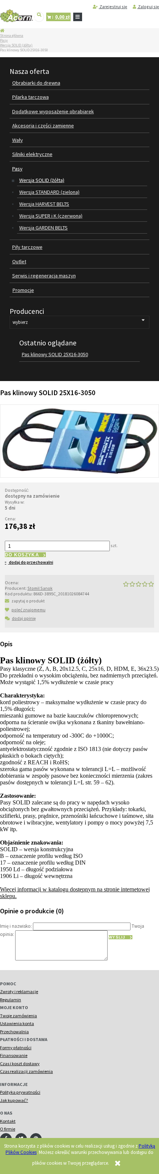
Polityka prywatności (20, 1092)
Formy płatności (15, 1047)
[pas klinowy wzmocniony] (79, 441)
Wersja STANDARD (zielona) (49, 192)
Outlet (19, 261)
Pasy (4, 40)
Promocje (23, 290)
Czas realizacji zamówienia (26, 1071)
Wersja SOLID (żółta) (16, 45)
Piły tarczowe (27, 247)
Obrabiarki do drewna (36, 82)
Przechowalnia (14, 1031)
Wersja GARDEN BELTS (43, 227)
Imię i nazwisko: (16, 926)
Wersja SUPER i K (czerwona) (50, 215)
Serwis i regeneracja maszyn (44, 275)
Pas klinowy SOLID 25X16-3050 (55, 354)
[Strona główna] (16, 15)
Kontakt (8, 1121)
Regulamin (10, 999)
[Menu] (77, 17)
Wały (17, 140)
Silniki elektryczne (32, 154)
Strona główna (11, 35)
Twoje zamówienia (18, 1015)
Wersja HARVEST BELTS (44, 204)
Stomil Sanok (40, 588)
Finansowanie (13, 1055)
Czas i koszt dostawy (20, 1063)
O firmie (7, 1129)
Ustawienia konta (17, 1023)
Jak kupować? (14, 1100)
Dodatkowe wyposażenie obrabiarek (53, 111)
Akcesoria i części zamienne (43, 125)
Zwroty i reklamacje (19, 991)
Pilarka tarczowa (30, 97)
